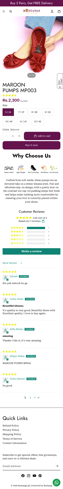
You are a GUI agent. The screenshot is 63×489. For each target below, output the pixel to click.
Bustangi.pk (24, 486)
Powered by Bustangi (41, 486)
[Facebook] (23, 476)
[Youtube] (34, 476)
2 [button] (30, 397)
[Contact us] (56, 482)
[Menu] (3, 11)
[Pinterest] (40, 476)
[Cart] (59, 11)
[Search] (10, 11)
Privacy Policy (11, 430)
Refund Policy (11, 425)
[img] (9, 272)
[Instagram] (29, 476)
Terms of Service (12, 438)
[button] (9, 95)
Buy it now (31, 145)
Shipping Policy (12, 434)
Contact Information (14, 443)
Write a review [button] (31, 251)
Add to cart (44, 136)
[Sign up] (57, 466)
